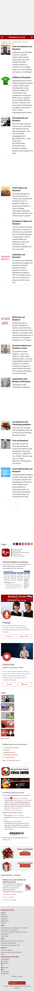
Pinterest (5, 967)
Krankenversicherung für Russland (21, 817)
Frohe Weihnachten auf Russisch (22, 470)
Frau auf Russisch (20, 440)
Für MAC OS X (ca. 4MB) (10, 900)
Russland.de (17, 37)
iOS (9, 808)
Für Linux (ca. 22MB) (8, 897)
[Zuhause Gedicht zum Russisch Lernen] (5, 349)
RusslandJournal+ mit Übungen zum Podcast (14, 928)
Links (2, 954)
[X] (17, 544)
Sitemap (3, 914)
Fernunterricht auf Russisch (20, 119)
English (14, 976)
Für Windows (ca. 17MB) (9, 894)
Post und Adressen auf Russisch (22, 47)
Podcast (7, 750)
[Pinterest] (20, 544)
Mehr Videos (5, 738)
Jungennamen (9, 757)
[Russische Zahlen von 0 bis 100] (7, 698)
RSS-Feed (6, 974)
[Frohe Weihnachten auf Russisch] (5, 472)
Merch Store (19, 808)
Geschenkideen (25, 865)
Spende (8, 840)
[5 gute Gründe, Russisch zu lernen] (7, 707)
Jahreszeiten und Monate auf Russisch (21, 380)
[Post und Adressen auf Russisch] (5, 50)
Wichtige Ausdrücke (11, 755)
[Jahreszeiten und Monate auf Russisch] (5, 382)
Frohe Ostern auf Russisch (19, 189)
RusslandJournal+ (17, 798)
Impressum (4, 919)
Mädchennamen (9, 752)
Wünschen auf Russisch (18, 318)
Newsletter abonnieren (11, 564)
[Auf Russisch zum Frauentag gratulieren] (5, 425)
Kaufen (25, 684)
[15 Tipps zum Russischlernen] (7, 715)
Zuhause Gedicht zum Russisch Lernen (21, 346)
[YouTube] (23, 544)
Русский (19, 976)
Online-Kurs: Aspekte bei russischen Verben (14, 932)
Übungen (11, 802)
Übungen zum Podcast (23, 800)
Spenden (3, 923)
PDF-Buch (25, 636)
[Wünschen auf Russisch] (5, 320)
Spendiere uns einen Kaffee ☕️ (12, 810)
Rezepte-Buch (5, 934)
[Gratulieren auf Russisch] (5, 258)
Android (13, 808)
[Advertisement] (17, 17)
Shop (29, 806)
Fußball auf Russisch (21, 77)
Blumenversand (25, 854)
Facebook (6, 961)
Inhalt (10, 684)
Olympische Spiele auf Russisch (22, 222)
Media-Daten (5, 917)
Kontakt (3, 912)
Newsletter (6, 959)
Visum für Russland (18, 815)
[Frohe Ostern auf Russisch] (5, 191)
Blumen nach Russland (15, 821)
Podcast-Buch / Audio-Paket (9, 930)
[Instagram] (29, 544)
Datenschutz (4, 921)
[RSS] (32, 544)
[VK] (26, 544)
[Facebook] (14, 544)
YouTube (5, 963)
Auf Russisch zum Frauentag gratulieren (21, 423)
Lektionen (10, 636)
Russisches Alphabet (11, 747)
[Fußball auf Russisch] (5, 80)
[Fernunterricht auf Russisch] (5, 121)
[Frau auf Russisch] (5, 444)
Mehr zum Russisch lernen (11, 760)
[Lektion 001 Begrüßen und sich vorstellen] (7, 732)
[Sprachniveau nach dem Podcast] (7, 724)
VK (4, 970)
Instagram (6, 972)
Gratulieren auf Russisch (18, 255)
